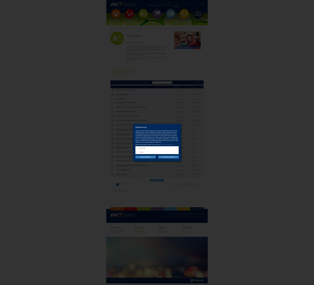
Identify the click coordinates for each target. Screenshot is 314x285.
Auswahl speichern (145, 157)
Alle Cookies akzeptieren (168, 157)
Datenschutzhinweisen (166, 144)
